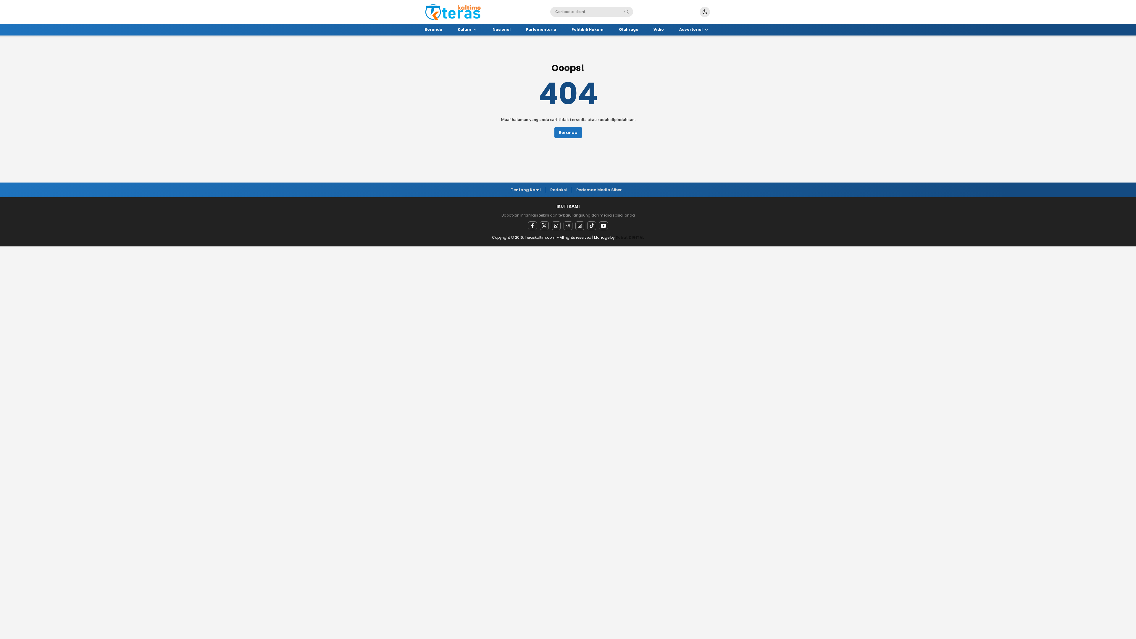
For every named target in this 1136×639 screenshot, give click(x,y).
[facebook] (532, 225)
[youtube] (603, 225)
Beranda (568, 132)
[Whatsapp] (556, 225)
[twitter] (544, 225)
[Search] (626, 12)
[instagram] (579, 225)
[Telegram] (568, 225)
